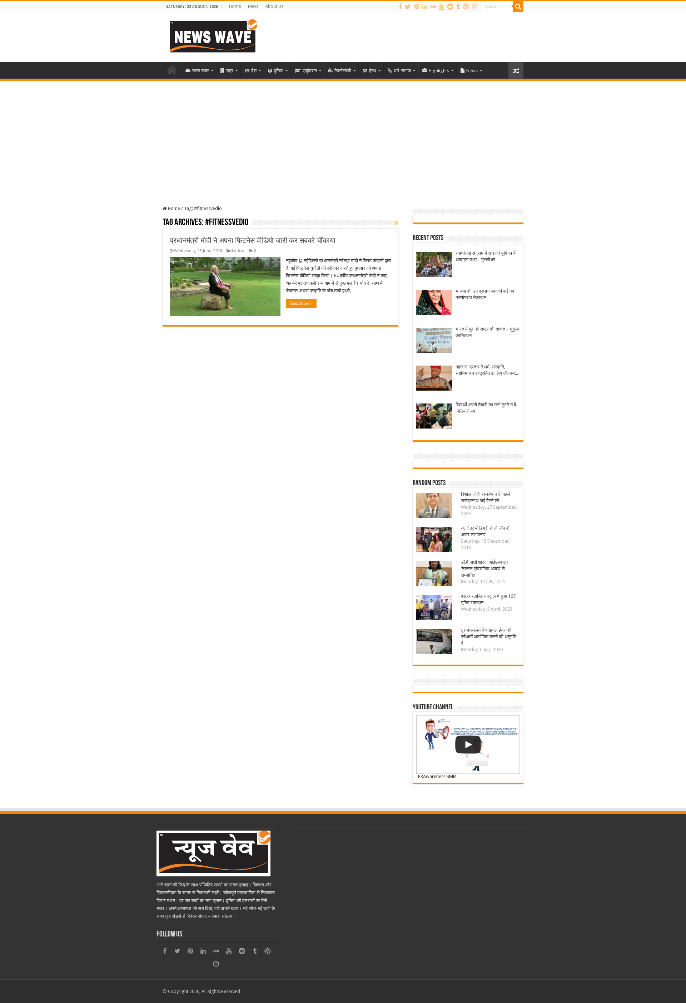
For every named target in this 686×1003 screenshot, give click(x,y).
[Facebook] (400, 7)
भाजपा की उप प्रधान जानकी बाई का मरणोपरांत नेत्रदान (485, 294)
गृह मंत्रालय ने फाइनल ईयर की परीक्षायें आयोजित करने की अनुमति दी (488, 636)
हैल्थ (372, 70)
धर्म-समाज (402, 70)
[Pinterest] (416, 7)
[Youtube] (441, 7)
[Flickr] (433, 7)
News (253, 6)
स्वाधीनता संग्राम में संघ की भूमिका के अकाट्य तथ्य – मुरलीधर (486, 256)
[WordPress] (466, 7)
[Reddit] (450, 7)
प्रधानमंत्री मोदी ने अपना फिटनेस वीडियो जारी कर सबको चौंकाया (252, 240)
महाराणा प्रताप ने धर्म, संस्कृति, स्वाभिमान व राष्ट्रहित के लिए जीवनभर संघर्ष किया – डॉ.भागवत (486, 370)
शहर (229, 70)
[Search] (518, 6)
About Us (274, 6)
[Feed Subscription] (396, 223)
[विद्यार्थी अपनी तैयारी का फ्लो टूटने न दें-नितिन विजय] (434, 416)
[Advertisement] (343, 134)
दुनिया (278, 70)
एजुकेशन (310, 70)
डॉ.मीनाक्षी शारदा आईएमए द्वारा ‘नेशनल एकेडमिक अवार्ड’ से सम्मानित (485, 568)
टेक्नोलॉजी (342, 70)
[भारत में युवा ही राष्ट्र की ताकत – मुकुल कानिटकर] (434, 341)
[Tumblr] (458, 7)
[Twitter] (408, 7)
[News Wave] (212, 35)
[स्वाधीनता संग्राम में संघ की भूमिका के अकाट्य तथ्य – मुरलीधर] (434, 265)
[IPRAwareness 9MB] (468, 744)
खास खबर (200, 70)
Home (235, 6)
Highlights (439, 70)
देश (254, 70)
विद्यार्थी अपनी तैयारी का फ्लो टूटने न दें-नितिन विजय (487, 408)
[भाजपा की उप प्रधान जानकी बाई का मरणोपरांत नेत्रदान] (434, 303)
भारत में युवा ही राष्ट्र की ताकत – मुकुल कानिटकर (487, 332)
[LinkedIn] (424, 7)
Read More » (301, 303)
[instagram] (474, 7)
